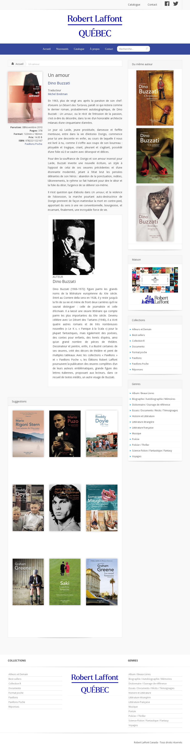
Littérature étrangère (143, 421)
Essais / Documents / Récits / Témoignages (155, 410)
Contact (152, 4)
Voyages (136, 456)
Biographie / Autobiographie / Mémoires (153, 398)
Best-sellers (138, 335)
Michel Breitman (58, 94)
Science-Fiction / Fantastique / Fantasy (152, 450)
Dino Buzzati (59, 83)
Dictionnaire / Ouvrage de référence (151, 404)
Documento (138, 346)
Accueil (47, 49)
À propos (94, 49)
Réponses (137, 369)
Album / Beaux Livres (143, 393)
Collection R (138, 340)
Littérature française (142, 427)
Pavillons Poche (33, 144)
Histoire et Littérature (143, 416)
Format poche (139, 352)
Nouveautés (62, 49)
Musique (136, 433)
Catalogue (134, 4)
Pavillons (137, 357)
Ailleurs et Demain (141, 329)
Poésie (135, 439)
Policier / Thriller (140, 444)
